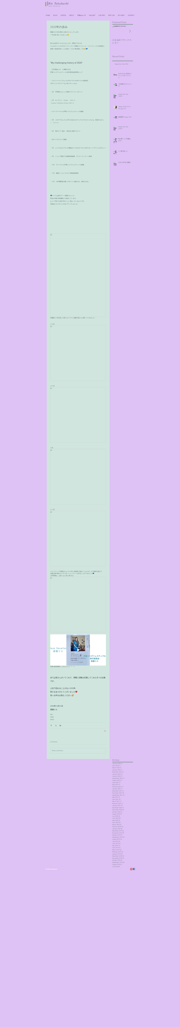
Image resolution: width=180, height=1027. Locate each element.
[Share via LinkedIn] (60, 725)
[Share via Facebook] (51, 725)
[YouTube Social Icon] (131, 869)
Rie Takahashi (58, 3)
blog (51, 714)
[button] (111, 15)
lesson (52, 719)
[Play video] (78, 650)
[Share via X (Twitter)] (56, 725)
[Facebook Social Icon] (134, 869)
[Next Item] (130, 31)
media (52, 717)
